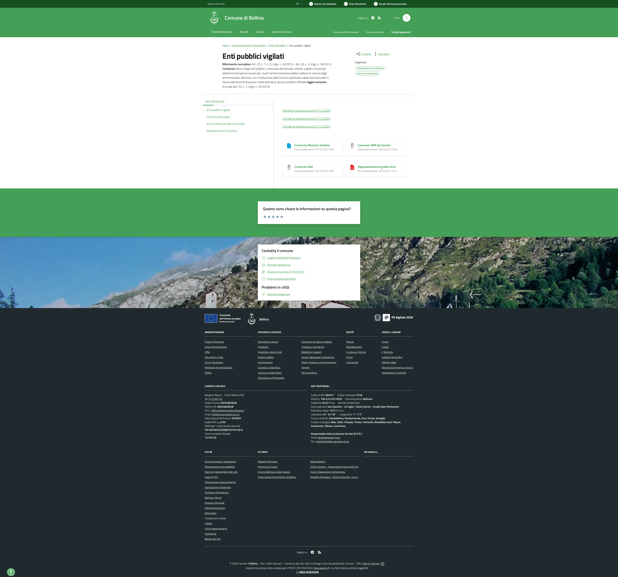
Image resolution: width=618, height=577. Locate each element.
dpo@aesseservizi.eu (329, 437)
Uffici (207, 352)
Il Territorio (387, 352)
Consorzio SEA (304, 167)
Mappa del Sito (213, 539)
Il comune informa (356, 352)
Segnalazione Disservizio (218, 487)
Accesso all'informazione (345, 32)
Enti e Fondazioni (214, 362)
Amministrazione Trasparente (249, 46)
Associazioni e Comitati (394, 373)
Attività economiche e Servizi (397, 367)
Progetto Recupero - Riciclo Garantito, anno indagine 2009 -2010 (345, 477)
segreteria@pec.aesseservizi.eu (332, 441)
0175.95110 (215, 399)
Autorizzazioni (265, 362)
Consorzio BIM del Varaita (374, 145)
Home (225, 46)
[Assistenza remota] (382, 563)
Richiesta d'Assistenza (216, 492)
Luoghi (385, 347)
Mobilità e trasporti (311, 352)
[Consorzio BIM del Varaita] (352, 145)
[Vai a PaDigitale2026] (393, 317)
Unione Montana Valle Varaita (274, 472)
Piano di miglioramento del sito (221, 472)
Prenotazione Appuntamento (220, 482)
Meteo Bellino (317, 461)
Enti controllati (277, 46)
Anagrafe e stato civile (270, 352)
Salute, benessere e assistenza (317, 357)
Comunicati (352, 362)
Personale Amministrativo (218, 367)
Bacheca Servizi (213, 498)
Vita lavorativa (309, 373)
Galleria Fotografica (392, 357)
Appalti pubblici (266, 357)
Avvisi (349, 357)
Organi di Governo (214, 342)
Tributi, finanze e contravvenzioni (318, 362)
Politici (208, 373)
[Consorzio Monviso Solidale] (289, 145)
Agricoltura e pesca (268, 342)
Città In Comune (370, 563)
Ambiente (263, 347)
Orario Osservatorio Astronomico (327, 472)
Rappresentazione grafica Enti (377, 167)
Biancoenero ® (321, 568)
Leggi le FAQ (211, 477)
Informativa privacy (215, 508)
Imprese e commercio (312, 347)
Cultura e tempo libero (269, 373)
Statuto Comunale (214, 503)
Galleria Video (389, 362)
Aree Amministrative (216, 347)
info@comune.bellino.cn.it (225, 414)
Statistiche (210, 534)
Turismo (305, 367)
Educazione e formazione (271, 378)
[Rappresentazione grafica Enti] (352, 167)
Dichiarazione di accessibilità (220, 467)
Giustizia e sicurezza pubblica (316, 342)
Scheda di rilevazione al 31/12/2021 (306, 118)
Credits (208, 523)
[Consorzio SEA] (289, 167)
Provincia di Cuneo (267, 467)
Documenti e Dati (214, 357)
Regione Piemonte (216, 3)
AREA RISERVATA (309, 572)
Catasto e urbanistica (269, 367)
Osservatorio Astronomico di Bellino (277, 477)
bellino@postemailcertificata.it (227, 410)
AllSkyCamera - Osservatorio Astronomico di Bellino (338, 467)
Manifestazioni (354, 347)
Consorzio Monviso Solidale (312, 145)
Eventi (385, 342)
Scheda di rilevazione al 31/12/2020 (306, 110)
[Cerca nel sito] (406, 18)
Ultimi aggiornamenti (216, 528)
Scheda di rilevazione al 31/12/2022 (306, 126)
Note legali (210, 513)
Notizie (350, 342)
